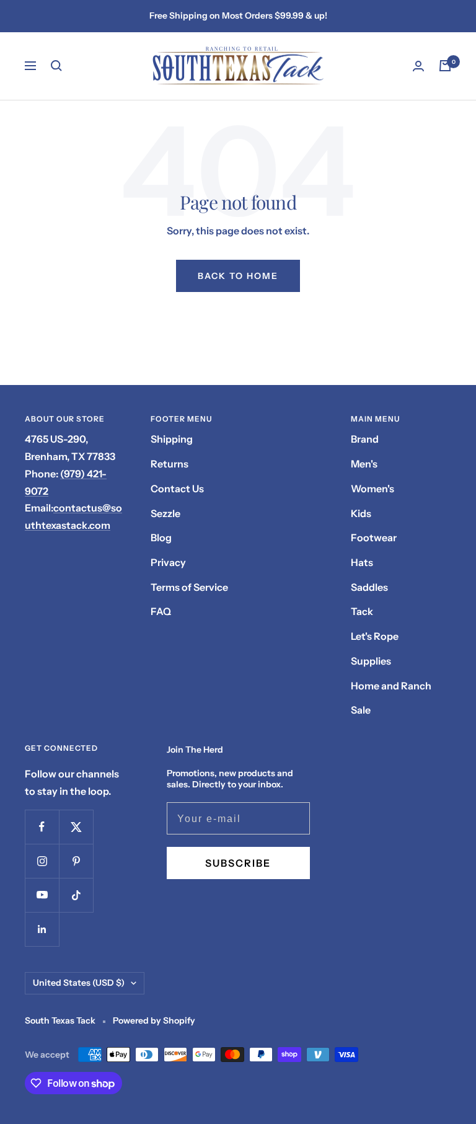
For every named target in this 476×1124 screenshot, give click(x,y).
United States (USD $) (79, 982)
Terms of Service (189, 587)
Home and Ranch (391, 685)
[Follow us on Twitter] (76, 827)
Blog (161, 537)
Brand (365, 439)
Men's (364, 464)
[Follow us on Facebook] (42, 827)
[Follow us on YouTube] (42, 895)
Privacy (168, 562)
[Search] (56, 65)
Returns (169, 464)
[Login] (418, 66)
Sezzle (165, 513)
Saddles (369, 587)
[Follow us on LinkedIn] (42, 929)
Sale (361, 710)
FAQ (161, 611)
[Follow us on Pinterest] (76, 861)
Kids (361, 513)
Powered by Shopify (154, 1020)
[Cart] (445, 65)
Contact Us (177, 488)
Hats (362, 562)
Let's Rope (375, 636)
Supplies (371, 661)
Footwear (374, 537)
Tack (362, 611)
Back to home (238, 275)
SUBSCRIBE (238, 863)
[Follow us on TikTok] (76, 895)
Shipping (172, 439)
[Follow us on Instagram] (42, 861)
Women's (372, 488)
